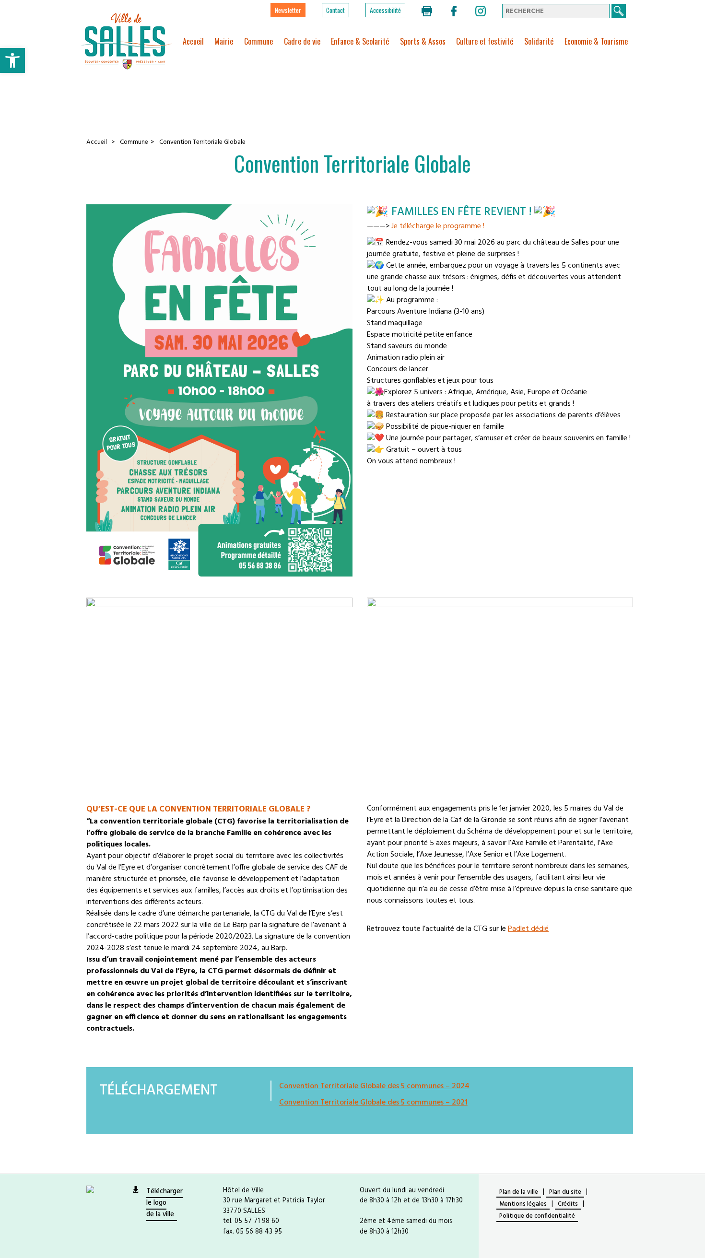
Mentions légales (523, 1204)
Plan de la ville (518, 1192)
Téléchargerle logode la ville (164, 1203)
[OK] (618, 11)
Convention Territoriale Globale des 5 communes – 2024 (374, 1086)
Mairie (223, 41)
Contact (335, 10)
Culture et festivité (484, 41)
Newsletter (288, 10)
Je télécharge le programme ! (436, 226)
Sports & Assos (423, 41)
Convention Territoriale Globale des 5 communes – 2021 (373, 1102)
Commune (258, 41)
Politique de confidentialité (537, 1216)
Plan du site (565, 1192)
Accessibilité (385, 10)
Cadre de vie (302, 41)
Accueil (193, 41)
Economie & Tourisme (596, 41)
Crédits (568, 1204)
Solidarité (538, 41)
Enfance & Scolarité (360, 41)
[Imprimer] (428, 11)
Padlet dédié (528, 929)
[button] (12, 60)
